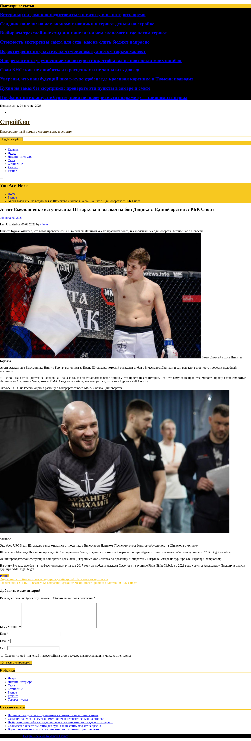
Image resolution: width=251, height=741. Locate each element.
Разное (12, 170)
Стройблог (15, 121)
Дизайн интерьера (20, 156)
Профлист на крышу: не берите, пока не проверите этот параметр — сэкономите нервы (93, 97)
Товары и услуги (19, 699)
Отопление (15, 163)
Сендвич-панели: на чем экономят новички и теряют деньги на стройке (77, 23)
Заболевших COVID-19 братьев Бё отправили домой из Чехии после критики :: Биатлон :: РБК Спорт (68, 582)
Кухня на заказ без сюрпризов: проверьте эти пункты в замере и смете (75, 88)
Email (5, 641)
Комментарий (10, 626)
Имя (4, 633)
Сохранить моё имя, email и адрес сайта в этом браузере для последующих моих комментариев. (68, 655)
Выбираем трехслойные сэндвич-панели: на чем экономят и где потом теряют (83, 32)
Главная (13, 149)
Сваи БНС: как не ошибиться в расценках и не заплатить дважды (71, 69)
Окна (11, 160)
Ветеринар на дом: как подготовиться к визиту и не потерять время (73, 14)
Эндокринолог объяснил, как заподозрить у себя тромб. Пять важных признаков (54, 579)
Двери (12, 153)
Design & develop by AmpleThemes (45, 736)
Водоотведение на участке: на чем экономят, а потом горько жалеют (73, 51)
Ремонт (13, 167)
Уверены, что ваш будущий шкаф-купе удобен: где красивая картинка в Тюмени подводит (96, 78)
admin (44, 224)
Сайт (3, 648)
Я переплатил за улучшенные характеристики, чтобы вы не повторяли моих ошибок (91, 60)
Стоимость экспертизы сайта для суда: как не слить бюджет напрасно (75, 42)
